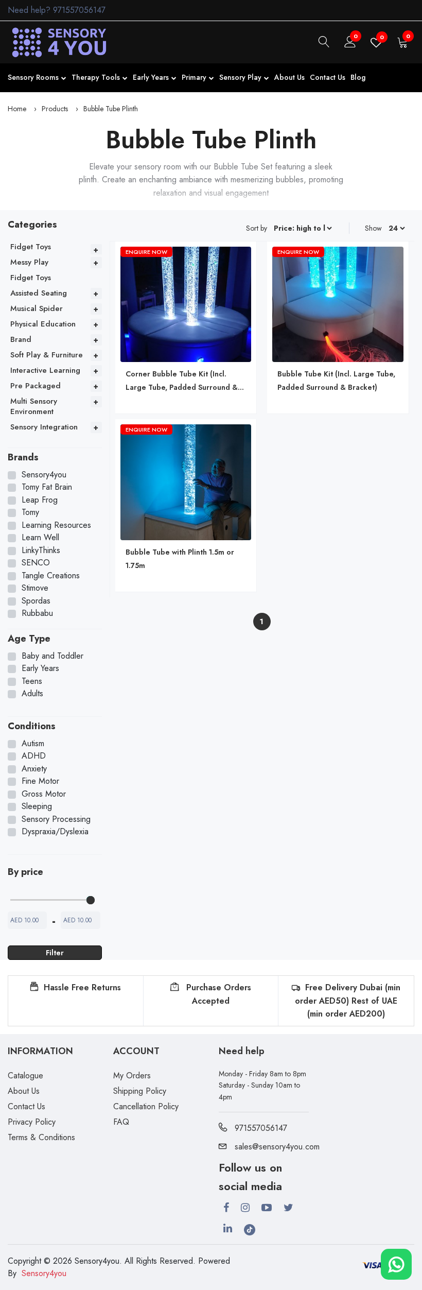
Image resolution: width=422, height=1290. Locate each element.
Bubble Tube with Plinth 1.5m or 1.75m (180, 559)
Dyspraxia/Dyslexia (55, 831)
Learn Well (40, 537)
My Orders (132, 1075)
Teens (32, 681)
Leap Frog (40, 500)
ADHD (34, 756)
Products (55, 109)
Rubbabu (37, 613)
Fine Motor (40, 781)
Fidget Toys (30, 247)
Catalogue (25, 1075)
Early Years (151, 77)
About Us (289, 77)
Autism (33, 743)
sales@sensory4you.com (277, 1147)
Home (17, 109)
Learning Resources (56, 525)
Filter (55, 953)
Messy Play (29, 262)
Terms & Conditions (41, 1137)
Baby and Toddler (52, 656)
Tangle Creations (51, 575)
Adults (32, 693)
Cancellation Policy (146, 1106)
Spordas (36, 601)
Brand (20, 339)
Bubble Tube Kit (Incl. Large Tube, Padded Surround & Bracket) (336, 380)
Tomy (30, 512)
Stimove (35, 588)
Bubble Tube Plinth (110, 109)
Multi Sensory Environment (33, 406)
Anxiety (34, 769)
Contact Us (327, 77)
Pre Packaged (35, 386)
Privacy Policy (32, 1122)
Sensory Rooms (33, 77)
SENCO (36, 563)
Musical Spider (36, 308)
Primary (194, 77)
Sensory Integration (44, 427)
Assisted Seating (38, 293)
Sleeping (37, 806)
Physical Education (43, 324)
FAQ (121, 1122)
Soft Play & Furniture (46, 355)
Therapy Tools (96, 77)
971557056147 (79, 10)
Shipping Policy (139, 1091)
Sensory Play (240, 77)
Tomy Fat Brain (47, 487)
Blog (357, 77)
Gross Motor (44, 794)
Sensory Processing (56, 819)
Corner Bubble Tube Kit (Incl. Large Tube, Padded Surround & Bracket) (182, 381)
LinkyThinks (41, 550)
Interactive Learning (45, 370)
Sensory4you (44, 474)
